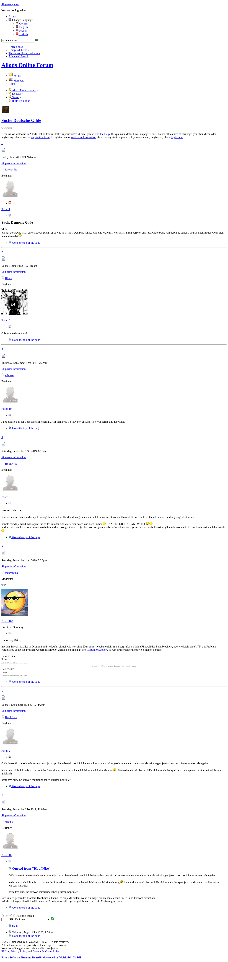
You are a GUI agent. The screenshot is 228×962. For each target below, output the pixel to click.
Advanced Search (18, 56)
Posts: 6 (5, 320)
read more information (83, 137)
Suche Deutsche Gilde (21, 120)
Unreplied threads (18, 50)
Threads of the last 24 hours (24, 53)
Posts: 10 (6, 408)
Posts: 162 (7, 621)
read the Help (102, 134)
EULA (5, 951)
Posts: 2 (5, 496)
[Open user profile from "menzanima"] (14, 615)
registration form (40, 137)
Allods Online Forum (27, 65)
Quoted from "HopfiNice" (31, 868)
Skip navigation (10, 4)
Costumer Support (97, 649)
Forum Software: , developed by (41, 957)
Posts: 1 (5, 209)
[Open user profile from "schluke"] (10, 402)
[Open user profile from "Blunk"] (14, 314)
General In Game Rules (46, 951)
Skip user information (13, 163)
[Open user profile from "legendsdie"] (10, 196)
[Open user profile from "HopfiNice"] (10, 490)
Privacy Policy (19, 951)
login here (177, 137)
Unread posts (16, 46)
